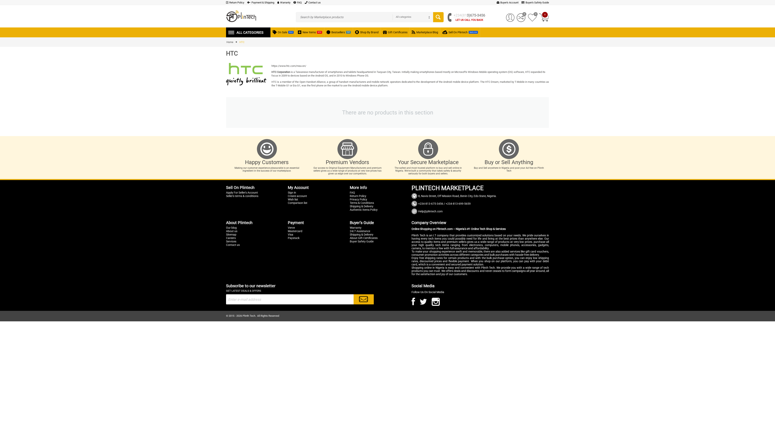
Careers (231, 238)
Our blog (231, 227)
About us (231, 231)
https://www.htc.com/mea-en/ (288, 65)
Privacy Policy (358, 199)
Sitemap (231, 234)
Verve (291, 227)
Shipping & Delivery (361, 206)
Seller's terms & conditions (242, 196)
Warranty (355, 227)
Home (229, 42)
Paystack (294, 238)
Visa (290, 234)
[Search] (438, 17)
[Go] (364, 299)
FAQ (352, 192)
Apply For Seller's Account (242, 192)
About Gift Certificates (364, 238)
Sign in (292, 192)
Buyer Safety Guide (362, 241)
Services (231, 241)
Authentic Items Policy (364, 209)
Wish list (293, 199)
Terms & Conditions (362, 202)
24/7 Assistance (360, 231)
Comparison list (297, 202)
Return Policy (358, 196)
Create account (297, 196)
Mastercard (295, 231)
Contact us (233, 244)
